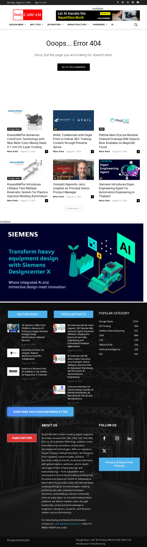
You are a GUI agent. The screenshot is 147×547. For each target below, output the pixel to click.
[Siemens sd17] (71, 300)
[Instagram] (123, 3)
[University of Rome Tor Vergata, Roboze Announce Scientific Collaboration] (13, 353)
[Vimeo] (133, 3)
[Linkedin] (129, 438)
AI (55, 178)
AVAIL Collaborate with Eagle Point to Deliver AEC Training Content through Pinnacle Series (72, 141)
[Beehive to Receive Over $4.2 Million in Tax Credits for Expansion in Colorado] (13, 371)
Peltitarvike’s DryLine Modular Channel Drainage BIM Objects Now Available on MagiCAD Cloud (119, 141)
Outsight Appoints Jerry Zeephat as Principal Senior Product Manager (71, 188)
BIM (101, 129)
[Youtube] (138, 3)
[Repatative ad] (98, 15)
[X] (128, 3)
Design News (14, 129)
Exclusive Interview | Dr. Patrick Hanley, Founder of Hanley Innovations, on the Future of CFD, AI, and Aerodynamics (80, 393)
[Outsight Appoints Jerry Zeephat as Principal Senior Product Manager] (73, 170)
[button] (135, 24)
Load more (72, 208)
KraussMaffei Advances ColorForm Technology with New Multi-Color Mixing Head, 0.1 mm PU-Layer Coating (27, 141)
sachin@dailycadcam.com (68, 523)
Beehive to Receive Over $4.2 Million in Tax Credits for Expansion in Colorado (34, 371)
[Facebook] (118, 3)
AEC (55, 129)
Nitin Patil (12, 151)
